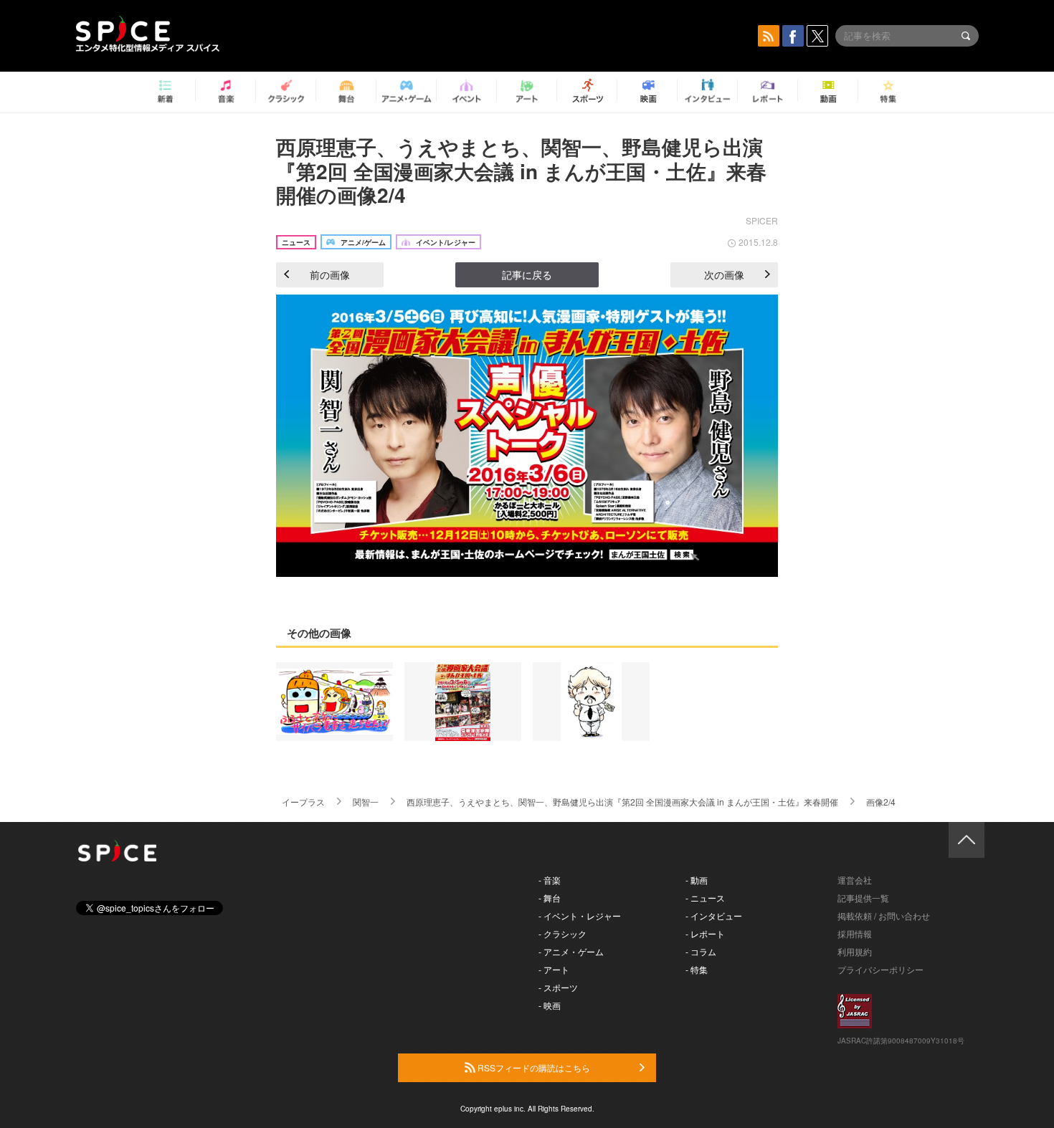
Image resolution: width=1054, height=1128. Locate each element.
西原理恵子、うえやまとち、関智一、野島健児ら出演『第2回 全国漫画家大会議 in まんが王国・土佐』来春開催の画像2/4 (521, 170)
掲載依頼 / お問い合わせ (883, 915)
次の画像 (724, 274)
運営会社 (854, 880)
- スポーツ (558, 987)
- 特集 (696, 969)
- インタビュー (713, 915)
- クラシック (562, 933)
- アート (553, 969)
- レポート (705, 933)
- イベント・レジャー (579, 915)
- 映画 (549, 1005)
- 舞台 (549, 898)
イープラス (303, 801)
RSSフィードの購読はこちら (532, 1067)
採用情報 (854, 933)
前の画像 (330, 274)
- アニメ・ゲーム (571, 951)
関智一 (366, 801)
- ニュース (705, 898)
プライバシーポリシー (880, 969)
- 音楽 (549, 880)
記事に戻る (527, 274)
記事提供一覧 (863, 898)
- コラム (700, 951)
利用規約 (854, 951)
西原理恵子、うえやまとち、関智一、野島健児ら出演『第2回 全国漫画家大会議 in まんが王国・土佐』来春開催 (622, 801)
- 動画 (696, 880)
